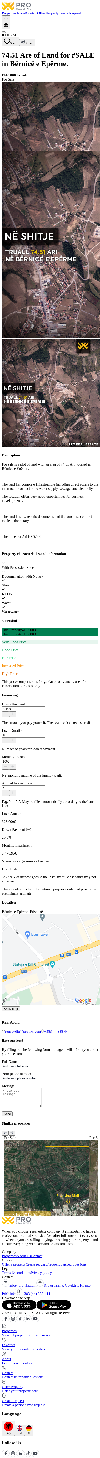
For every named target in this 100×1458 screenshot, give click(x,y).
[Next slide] (12, 1133)
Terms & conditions (16, 1273)
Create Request (70, 13)
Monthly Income (14, 757)
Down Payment (13, 704)
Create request (36, 1264)
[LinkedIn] (28, 1321)
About (21, 13)
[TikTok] (20, 1321)
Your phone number (16, 1074)
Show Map (11, 1009)
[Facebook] (5, 1321)
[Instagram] (13, 1321)
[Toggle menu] (4, 32)
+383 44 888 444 (57, 1031)
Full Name (9, 1062)
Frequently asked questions (66, 1264)
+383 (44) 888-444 (36, 1294)
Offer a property (14, 1264)
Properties (9, 13)
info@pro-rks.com (22, 1285)
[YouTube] (35, 1321)
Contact (31, 13)
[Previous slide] (5, 1133)
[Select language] (6, 25)
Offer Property (48, 13)
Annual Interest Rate (17, 783)
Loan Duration (12, 730)
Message (8, 1086)
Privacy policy (41, 1273)
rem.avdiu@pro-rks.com (23, 1031)
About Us (24, 1256)
